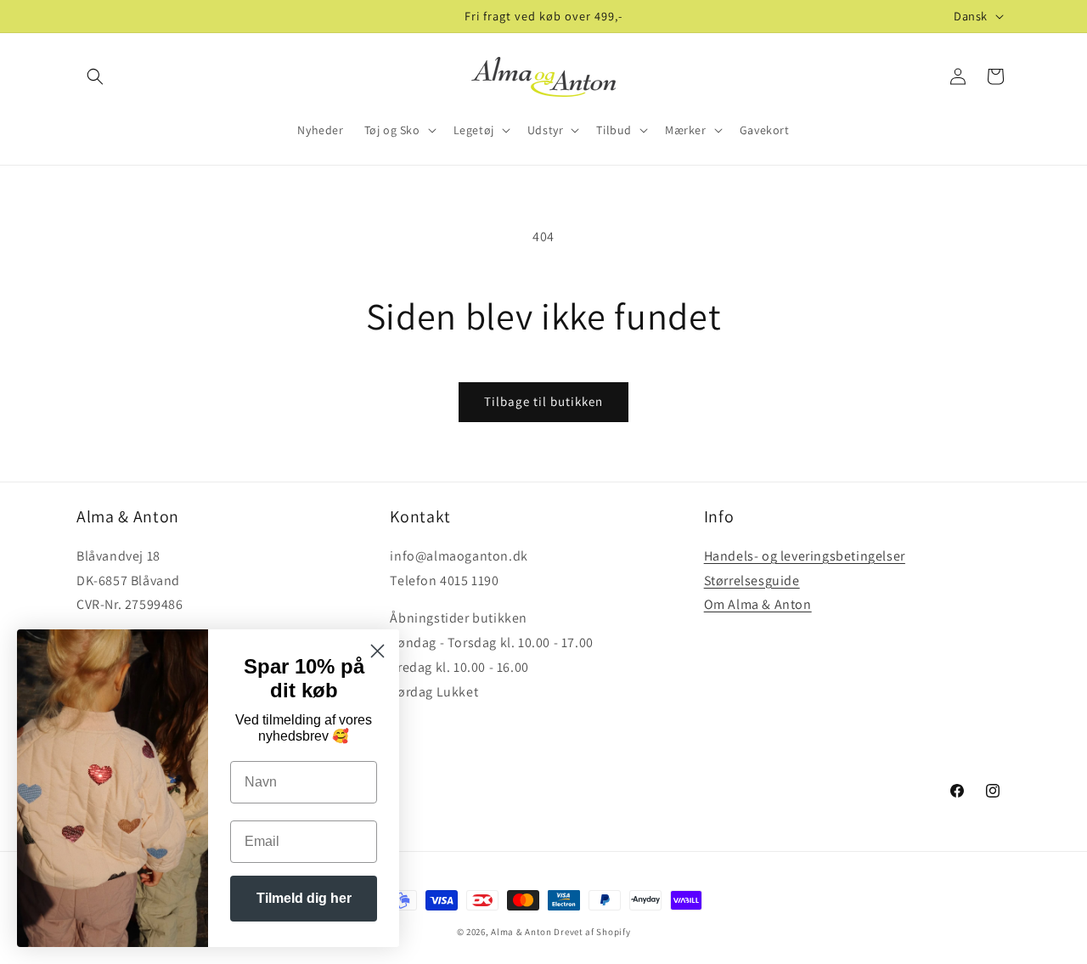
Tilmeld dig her (304, 898)
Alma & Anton (521, 932)
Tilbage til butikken (543, 401)
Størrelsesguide (752, 580)
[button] (95, 76)
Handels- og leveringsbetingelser (804, 556)
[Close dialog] (377, 651)
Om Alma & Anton (758, 604)
